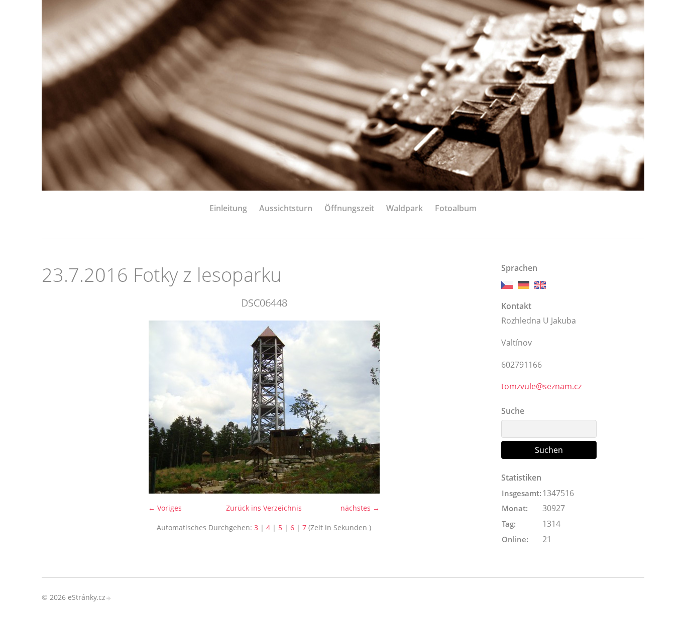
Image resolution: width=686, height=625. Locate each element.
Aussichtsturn (285, 208)
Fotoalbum (456, 208)
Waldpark (404, 208)
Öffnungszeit (349, 208)
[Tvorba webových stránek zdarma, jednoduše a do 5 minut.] (108, 598)
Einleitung (228, 208)
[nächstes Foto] (470, 407)
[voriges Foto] (58, 407)
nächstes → (360, 508)
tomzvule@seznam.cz (541, 386)
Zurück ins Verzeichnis (264, 508)
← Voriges (165, 508)
